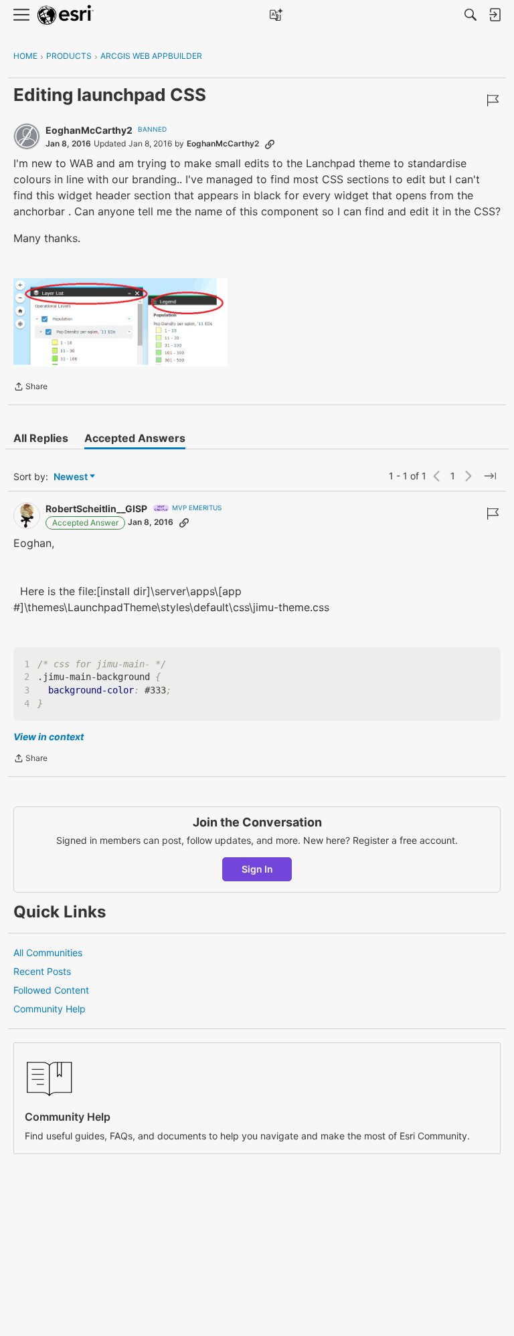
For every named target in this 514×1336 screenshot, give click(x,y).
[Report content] (493, 100)
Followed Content (51, 990)
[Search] (470, 14)
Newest (71, 477)
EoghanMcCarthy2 (89, 130)
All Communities (47, 952)
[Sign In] (495, 14)
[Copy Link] (270, 144)
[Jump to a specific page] (490, 476)
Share (30, 388)
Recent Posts (42, 971)
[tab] (40, 438)
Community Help (49, 1008)
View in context (48, 736)
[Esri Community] (65, 15)
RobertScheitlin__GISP (96, 508)
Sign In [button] (257, 869)
